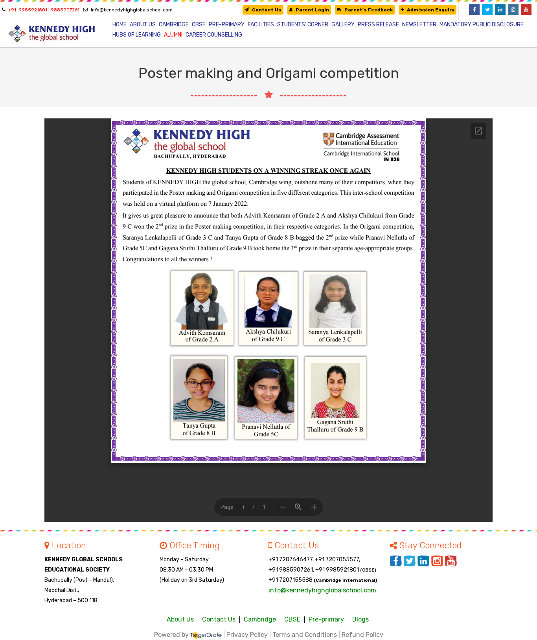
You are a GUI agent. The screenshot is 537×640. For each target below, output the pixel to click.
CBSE (292, 619)
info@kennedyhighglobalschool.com (132, 10)
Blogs (360, 619)
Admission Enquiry (430, 10)
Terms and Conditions (304, 634)
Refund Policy (362, 634)
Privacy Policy (247, 634)
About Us (180, 619)
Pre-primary (326, 619)
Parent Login (312, 10)
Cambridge (260, 619)
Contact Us (266, 10)
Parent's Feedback (368, 10)
